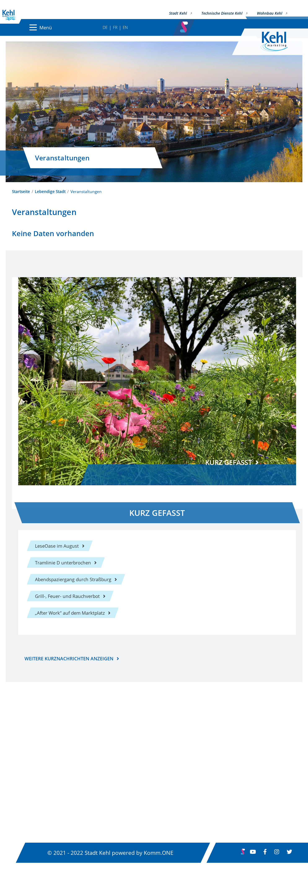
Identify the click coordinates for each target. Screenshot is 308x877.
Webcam (219, 795)
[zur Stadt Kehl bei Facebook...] (265, 853)
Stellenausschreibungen (236, 772)
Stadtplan (121, 749)
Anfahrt (119, 761)
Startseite (21, 191)
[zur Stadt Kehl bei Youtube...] (253, 853)
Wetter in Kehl (225, 783)
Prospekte (121, 783)
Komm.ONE (158, 852)
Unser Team (25, 762)
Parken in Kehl (126, 772)
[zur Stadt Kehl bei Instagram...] (276, 853)
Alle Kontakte (26, 749)
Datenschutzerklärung (234, 761)
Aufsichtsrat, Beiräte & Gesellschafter (52, 776)
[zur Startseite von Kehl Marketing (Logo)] (277, 42)
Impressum (222, 749)
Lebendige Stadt (50, 191)
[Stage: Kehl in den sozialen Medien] (184, 26)
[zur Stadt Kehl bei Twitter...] (289, 853)
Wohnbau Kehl (269, 13)
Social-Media (223, 806)
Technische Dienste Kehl (221, 13)
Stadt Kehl (178, 13)
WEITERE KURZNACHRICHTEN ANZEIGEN (69, 658)
